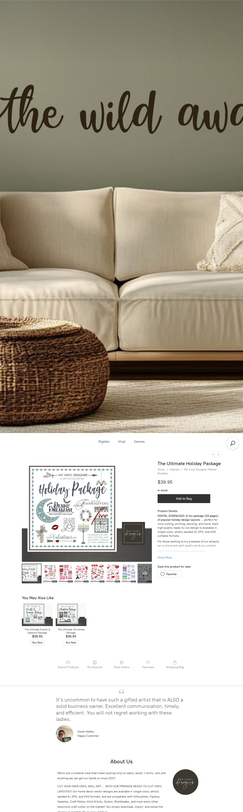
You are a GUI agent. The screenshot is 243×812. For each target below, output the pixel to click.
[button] (170, 574)
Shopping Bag (175, 667)
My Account (94, 667)
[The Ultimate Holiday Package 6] (129, 573)
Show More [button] (165, 557)
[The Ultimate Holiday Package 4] (97, 573)
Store (161, 469)
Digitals (104, 442)
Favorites (148, 667)
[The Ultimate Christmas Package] (71, 614)
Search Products (68, 667)
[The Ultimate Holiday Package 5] (113, 573)
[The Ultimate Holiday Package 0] (31, 573)
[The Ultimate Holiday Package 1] (50, 573)
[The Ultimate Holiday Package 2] (66, 573)
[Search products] (232, 443)
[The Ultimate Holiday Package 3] (81, 573)
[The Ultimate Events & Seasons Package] (37, 614)
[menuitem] (213, 454)
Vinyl (121, 442)
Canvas (139, 442)
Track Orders (121, 667)
